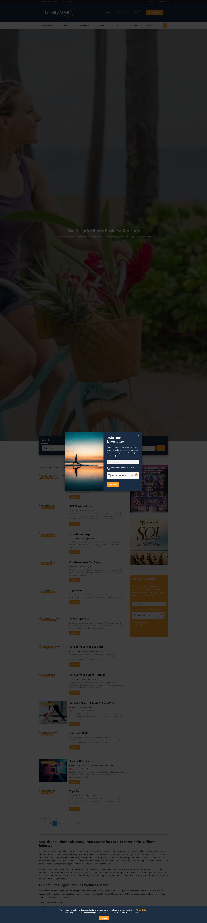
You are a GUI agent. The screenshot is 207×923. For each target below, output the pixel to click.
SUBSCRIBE (113, 485)
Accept (104, 918)
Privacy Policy (141, 910)
